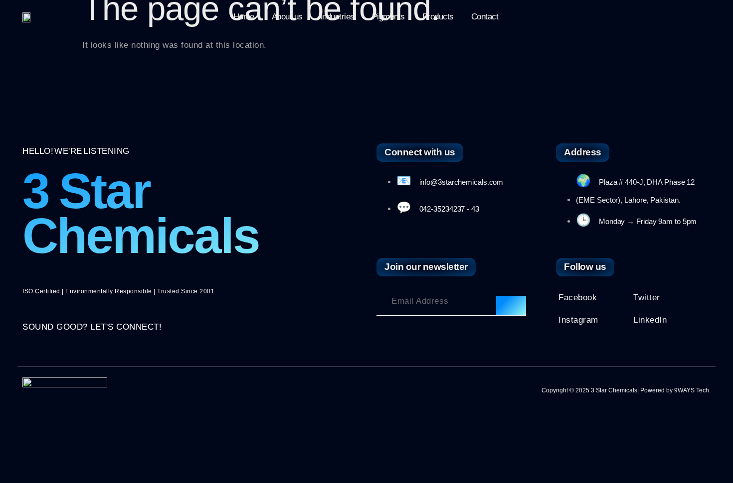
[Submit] (511, 306)
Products (438, 16)
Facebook (577, 297)
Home (243, 16)
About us (287, 16)
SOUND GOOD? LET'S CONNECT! (92, 327)
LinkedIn (650, 320)
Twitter (646, 297)
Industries (337, 16)
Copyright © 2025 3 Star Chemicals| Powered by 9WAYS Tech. (626, 390)
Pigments (388, 16)
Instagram (578, 320)
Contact (485, 16)
